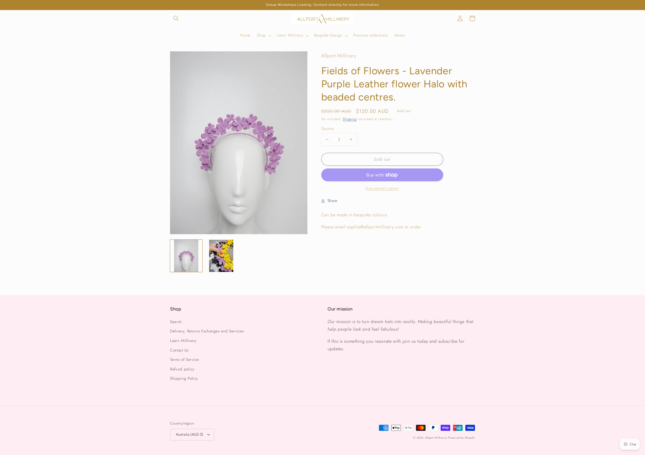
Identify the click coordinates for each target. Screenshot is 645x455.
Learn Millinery (183, 340)
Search (176, 322)
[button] (176, 18)
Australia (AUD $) (189, 434)
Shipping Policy (184, 378)
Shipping (349, 119)
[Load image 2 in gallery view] (221, 256)
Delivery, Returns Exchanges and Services (207, 331)
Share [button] (332, 200)
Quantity (327, 128)
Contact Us (179, 350)
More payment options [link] (382, 188)
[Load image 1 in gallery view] (186, 256)
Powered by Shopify (461, 438)
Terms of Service (184, 359)
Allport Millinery (436, 438)
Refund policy (182, 369)
